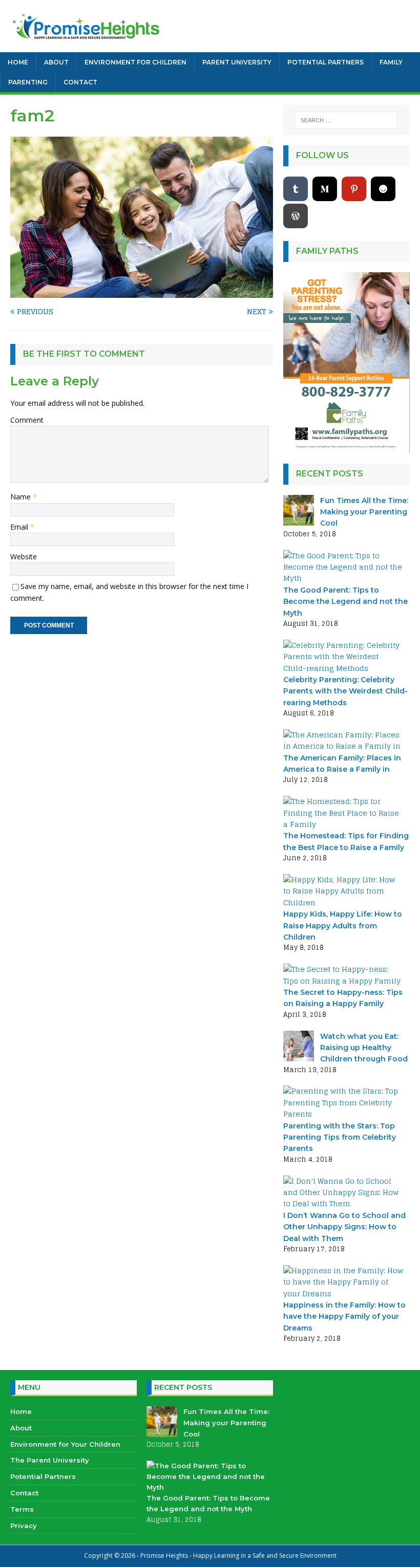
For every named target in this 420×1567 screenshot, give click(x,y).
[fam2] (141, 292)
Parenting (28, 82)
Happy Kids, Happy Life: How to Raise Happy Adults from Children (342, 925)
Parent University (236, 62)
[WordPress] (295, 216)
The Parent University (49, 1460)
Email (20, 527)
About (56, 62)
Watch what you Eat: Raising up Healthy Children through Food (364, 1048)
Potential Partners (325, 62)
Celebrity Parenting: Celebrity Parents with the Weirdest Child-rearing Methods (345, 691)
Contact (80, 82)
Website (23, 556)
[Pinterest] (354, 189)
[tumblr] (295, 189)
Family (391, 62)
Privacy (23, 1525)
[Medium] (324, 189)
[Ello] (383, 189)
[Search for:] (346, 120)
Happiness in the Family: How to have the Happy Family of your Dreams (344, 1316)
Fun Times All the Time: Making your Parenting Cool (364, 512)
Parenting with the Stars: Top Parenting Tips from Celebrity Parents (339, 1137)
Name (21, 497)
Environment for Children (135, 62)
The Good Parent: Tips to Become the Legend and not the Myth (345, 601)
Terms (22, 1509)
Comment (27, 420)
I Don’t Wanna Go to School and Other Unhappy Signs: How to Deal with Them (344, 1227)
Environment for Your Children (65, 1444)
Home (18, 62)
